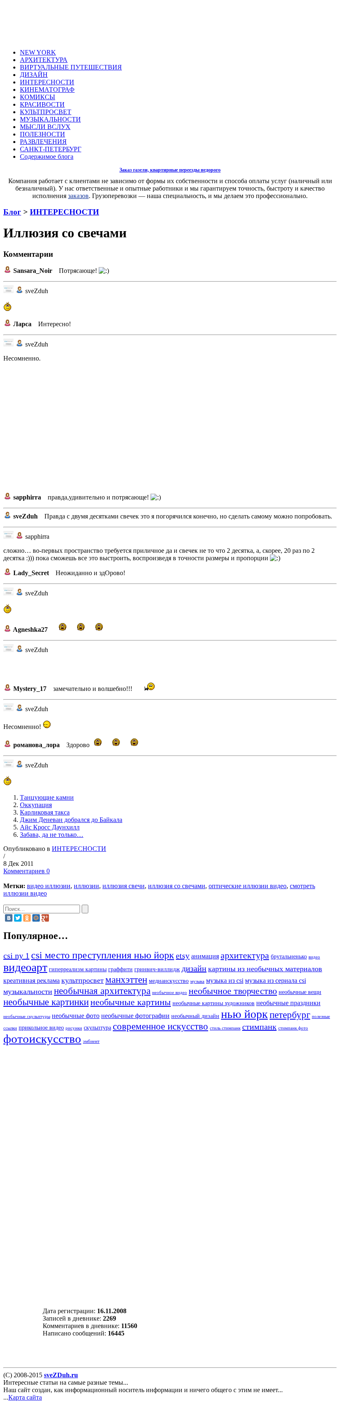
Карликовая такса (45, 812)
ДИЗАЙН (34, 74)
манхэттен (126, 979)
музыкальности (27, 991)
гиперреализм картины (78, 969)
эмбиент (91, 1041)
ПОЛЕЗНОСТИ (42, 134)
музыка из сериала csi (275, 980)
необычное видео (169, 992)
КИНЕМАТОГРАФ (47, 89)
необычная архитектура (102, 990)
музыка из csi (224, 980)
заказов (78, 195)
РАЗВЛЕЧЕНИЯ (43, 141)
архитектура (245, 955)
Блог (12, 212)
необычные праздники (288, 1003)
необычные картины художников (213, 1003)
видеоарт (25, 967)
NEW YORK (38, 52)
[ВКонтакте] (8, 918)
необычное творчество (233, 991)
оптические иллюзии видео (248, 885)
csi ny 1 (16, 955)
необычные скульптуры (26, 1016)
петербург (290, 1014)
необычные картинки (46, 1001)
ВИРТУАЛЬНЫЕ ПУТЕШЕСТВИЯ (71, 67)
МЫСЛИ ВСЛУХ (45, 126)
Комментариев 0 (26, 870)
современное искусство (160, 1026)
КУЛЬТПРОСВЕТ (45, 111)
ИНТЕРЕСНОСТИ (47, 82)
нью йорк (244, 1014)
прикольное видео (41, 1028)
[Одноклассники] (27, 918)
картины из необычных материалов (265, 969)
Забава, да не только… (51, 834)
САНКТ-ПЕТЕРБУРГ (50, 149)
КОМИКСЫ (37, 96)
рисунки (74, 1028)
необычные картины (130, 1002)
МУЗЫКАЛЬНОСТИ (50, 119)
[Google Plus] (45, 918)
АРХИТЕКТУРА (44, 59)
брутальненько (289, 956)
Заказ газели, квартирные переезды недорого (170, 170)
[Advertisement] (177, 22)
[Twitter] (18, 918)
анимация (205, 956)
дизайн (194, 968)
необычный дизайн (195, 1016)
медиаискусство (169, 981)
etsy (182, 955)
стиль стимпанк (225, 1028)
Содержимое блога (46, 156)
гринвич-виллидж (157, 969)
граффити (120, 969)
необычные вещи (300, 992)
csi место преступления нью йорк (102, 954)
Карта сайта (25, 1397)
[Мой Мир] (36, 918)
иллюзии (86, 885)
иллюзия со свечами (176, 885)
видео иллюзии (48, 885)
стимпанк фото (293, 1028)
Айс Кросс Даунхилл (50, 827)
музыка (197, 981)
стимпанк (259, 1026)
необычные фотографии (135, 1016)
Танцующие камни (47, 797)
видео (314, 957)
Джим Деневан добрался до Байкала (71, 819)
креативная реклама (31, 980)
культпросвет (82, 980)
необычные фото (76, 1016)
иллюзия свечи (123, 885)
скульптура (97, 1028)
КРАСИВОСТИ (42, 104)
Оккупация (36, 804)
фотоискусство (42, 1038)
